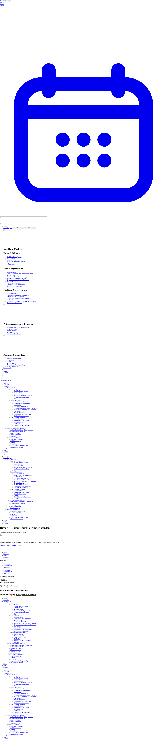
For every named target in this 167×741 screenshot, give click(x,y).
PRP (15, 398)
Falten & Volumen (15, 389)
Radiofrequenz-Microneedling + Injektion (25, 408)
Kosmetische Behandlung (17, 439)
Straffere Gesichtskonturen (21, 416)
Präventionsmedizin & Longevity (16, 428)
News (5, 448)
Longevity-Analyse (15, 433)
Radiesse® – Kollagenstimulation (23, 395)
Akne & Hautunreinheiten (21, 412)
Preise (5, 450)
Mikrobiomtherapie (15, 434)
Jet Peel (12, 442)
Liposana (16, 427)
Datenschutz (6, 564)
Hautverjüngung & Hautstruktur (22, 414)
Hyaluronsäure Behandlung (21, 397)
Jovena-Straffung (18, 419)
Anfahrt (5, 452)
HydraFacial (13, 444)
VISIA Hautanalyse (15, 441)
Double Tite (17, 423)
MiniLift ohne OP (19, 402)
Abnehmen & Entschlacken (21, 420)
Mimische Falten (18, 394)
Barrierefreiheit (7, 565)
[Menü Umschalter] (0, 223)
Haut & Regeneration (16, 400)
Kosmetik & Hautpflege (13, 437)
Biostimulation (18, 392)
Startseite (5, 383)
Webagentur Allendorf (26, 594)
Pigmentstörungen (19, 411)
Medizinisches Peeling (16, 447)
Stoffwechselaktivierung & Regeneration (21, 430)
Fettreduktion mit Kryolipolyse (22, 425)
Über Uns (6, 384)
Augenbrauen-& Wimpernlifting (19, 445)
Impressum (6, 567)
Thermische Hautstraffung (21, 406)
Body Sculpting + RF (20, 422)
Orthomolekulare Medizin (17, 431)
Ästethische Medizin (12, 387)
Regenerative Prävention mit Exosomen (25, 409)
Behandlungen (7, 386)
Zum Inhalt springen (5, 0)
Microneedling (18, 405)
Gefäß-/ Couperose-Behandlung (22, 403)
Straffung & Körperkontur (17, 417)
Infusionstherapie (15, 436)
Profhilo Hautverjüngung (21, 391)
